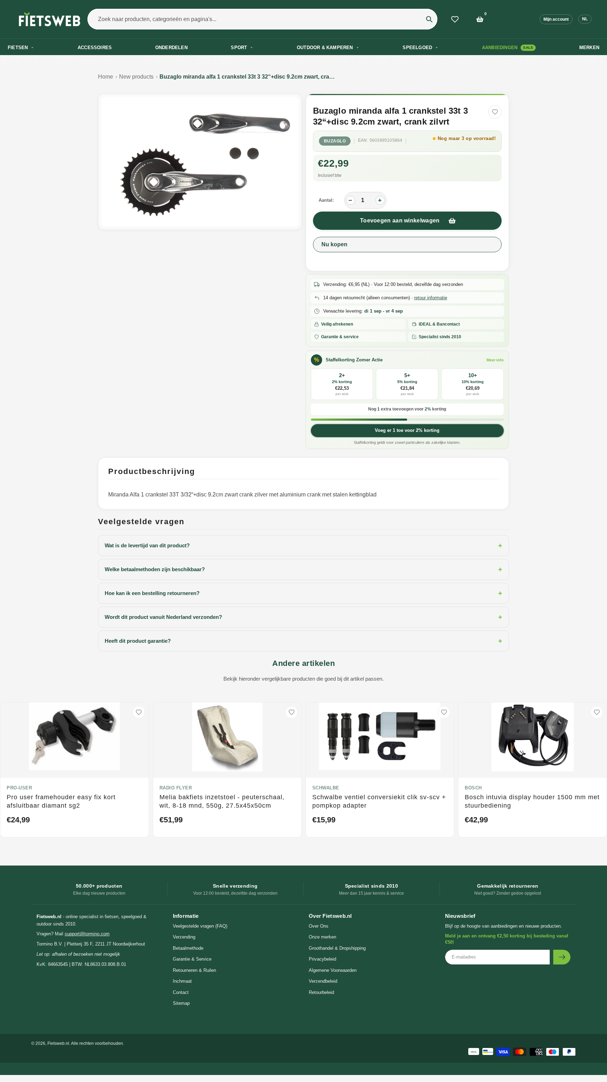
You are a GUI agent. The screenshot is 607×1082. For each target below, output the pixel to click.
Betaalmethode (188, 948)
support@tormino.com (87, 933)
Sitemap (181, 1003)
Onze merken (322, 937)
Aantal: (326, 200)
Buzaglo (335, 141)
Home (105, 77)
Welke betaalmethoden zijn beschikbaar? (303, 569)
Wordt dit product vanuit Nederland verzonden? (303, 617)
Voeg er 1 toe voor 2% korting (407, 430)
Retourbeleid (321, 992)
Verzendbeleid (323, 981)
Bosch (473, 787)
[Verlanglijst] (455, 19)
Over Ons (318, 926)
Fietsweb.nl (58, 1043)
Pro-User (19, 787)
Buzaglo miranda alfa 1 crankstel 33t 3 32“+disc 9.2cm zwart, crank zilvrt (247, 77)
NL (585, 18)
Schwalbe (325, 787)
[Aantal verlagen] (350, 200)
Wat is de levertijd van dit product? (303, 545)
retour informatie (430, 297)
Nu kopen (334, 244)
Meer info (495, 360)
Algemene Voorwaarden (333, 970)
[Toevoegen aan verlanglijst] (495, 112)
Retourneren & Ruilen (194, 970)
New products (136, 77)
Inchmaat (182, 981)
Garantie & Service (192, 959)
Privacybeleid (322, 959)
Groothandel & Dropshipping (337, 948)
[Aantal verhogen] (380, 200)
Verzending (184, 937)
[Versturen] (561, 957)
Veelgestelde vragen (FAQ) (200, 926)
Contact (181, 992)
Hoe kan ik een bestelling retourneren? (303, 593)
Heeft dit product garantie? (303, 641)
